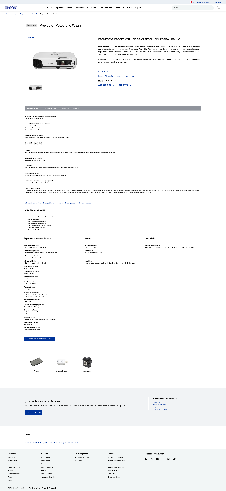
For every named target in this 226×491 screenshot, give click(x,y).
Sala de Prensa (113, 470)
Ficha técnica (103, 71)
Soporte (123, 85)
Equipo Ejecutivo (114, 464)
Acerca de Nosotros (115, 457)
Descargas (156, 402)
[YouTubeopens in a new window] (157, 459)
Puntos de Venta (14, 467)
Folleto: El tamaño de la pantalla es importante (117, 76)
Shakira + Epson (114, 477)
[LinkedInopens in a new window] (163, 459)
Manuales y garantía (159, 404)
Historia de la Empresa (116, 460)
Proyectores (24, 14)
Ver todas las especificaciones (38, 338)
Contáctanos (112, 474)
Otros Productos (47, 474)
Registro (156, 407)
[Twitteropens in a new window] (152, 459)
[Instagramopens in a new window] (169, 459)
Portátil (34, 14)
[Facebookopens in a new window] (146, 459)
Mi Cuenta (78, 460)
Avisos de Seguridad (48, 477)
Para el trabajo (11, 14)
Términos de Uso (34, 488)
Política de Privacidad (49, 488)
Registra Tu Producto (82, 457)
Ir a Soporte (31, 412)
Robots (10, 470)
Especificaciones (51, 108)
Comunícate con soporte (161, 409)
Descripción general (34, 108)
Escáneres (12, 464)
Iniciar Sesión (217, 2)
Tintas (10, 477)
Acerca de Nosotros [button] (203, 2)
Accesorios (104, 85)
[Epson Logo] (11, 7)
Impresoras (12, 457)
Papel (10, 480)
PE (193, 2)
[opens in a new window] (174, 459)
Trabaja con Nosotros (116, 467)
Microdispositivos (14, 474)
